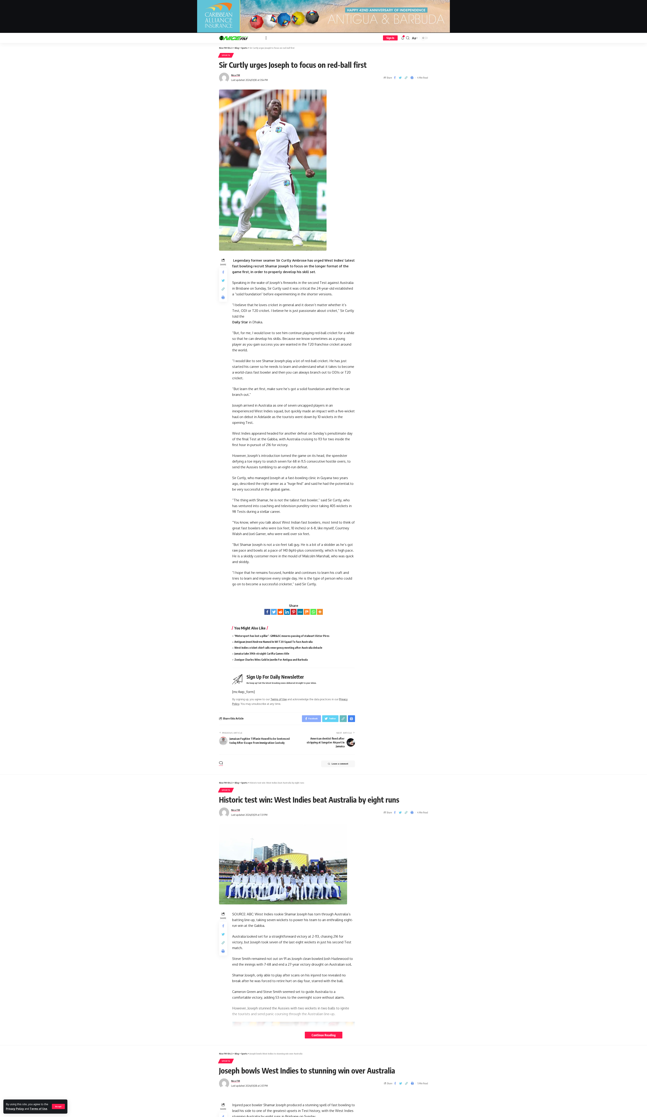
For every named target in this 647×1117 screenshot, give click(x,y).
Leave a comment (340, 763)
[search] (407, 38)
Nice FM (235, 75)
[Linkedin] (287, 612)
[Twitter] (274, 612)
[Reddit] (280, 612)
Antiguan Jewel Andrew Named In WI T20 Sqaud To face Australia (273, 641)
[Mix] (307, 612)
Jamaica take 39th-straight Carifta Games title (261, 653)
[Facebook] (267, 612)
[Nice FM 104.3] (239, 38)
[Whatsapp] (313, 612)
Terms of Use (38, 1108)
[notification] (402, 38)
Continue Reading (324, 1035)
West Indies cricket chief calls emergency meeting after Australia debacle (278, 647)
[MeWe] (300, 612)
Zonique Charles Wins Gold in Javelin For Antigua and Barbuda (271, 659)
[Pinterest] (294, 612)
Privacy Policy (15, 1108)
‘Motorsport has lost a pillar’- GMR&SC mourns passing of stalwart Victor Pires (281, 636)
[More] (320, 612)
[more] (266, 38)
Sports (226, 55)
